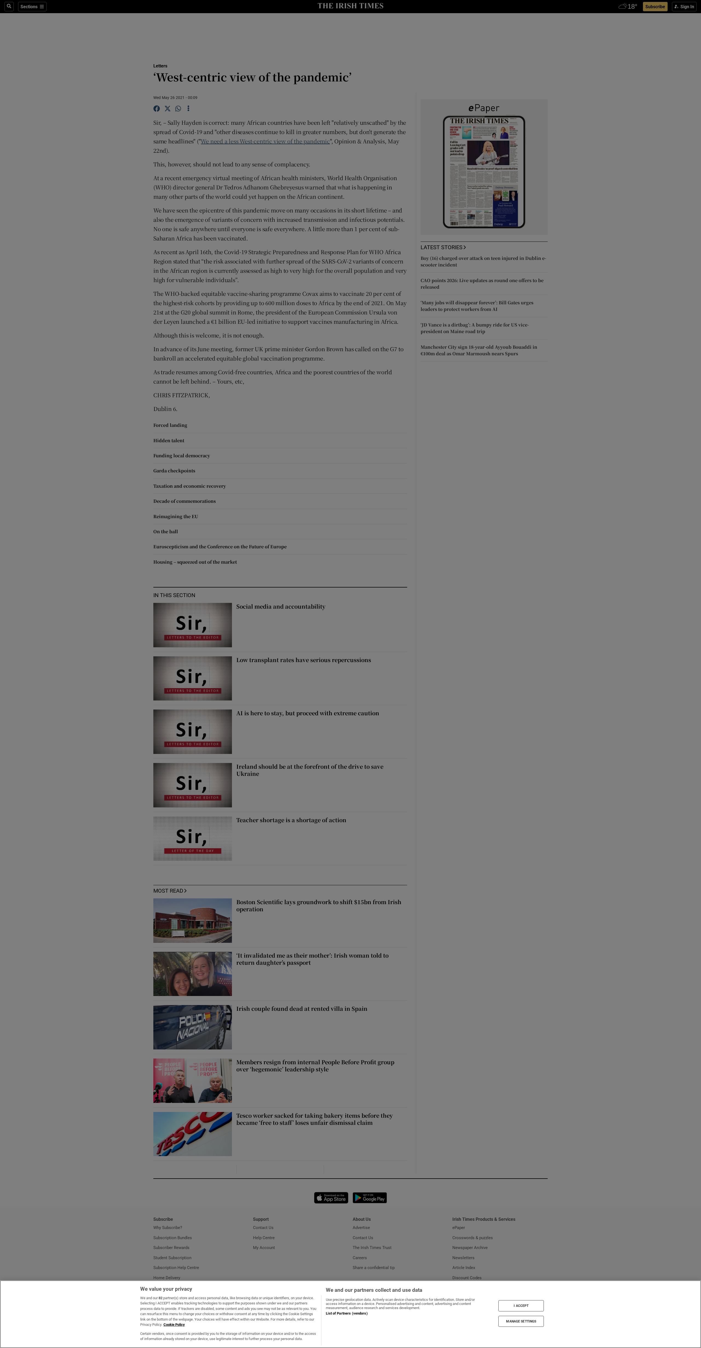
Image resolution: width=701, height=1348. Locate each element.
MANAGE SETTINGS (521, 1321)
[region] (350, 1314)
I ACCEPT (521, 1306)
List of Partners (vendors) (346, 1313)
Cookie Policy (174, 1325)
